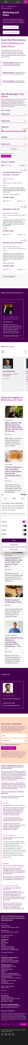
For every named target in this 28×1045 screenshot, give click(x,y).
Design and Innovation (7, 969)
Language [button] (4, 137)
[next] (25, 351)
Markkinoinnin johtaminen (13, 243)
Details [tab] (14, 498)
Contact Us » (5, 939)
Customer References (7, 997)
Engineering (4, 970)
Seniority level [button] (5, 114)
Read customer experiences (11, 32)
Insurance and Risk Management (9, 973)
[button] (6, 378)
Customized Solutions (7, 959)
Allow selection (14, 544)
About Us (3, 941)
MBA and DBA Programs (7, 986)
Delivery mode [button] (5, 144)
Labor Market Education (7, 983)
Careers (3, 945)
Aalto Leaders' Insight (6, 1001)
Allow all (14, 540)
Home (2, 6)
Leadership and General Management (11, 974)
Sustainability (4, 982)
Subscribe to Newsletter (8, 748)
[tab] (14, 114)
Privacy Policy (9, 1031)
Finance (3, 972)
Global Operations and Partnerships (10, 998)
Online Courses (5, 987)
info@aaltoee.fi (5, 937)
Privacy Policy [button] (20, 757)
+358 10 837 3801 (9, 703)
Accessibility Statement (7, 952)
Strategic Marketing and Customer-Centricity (12, 173)
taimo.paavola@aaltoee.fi (11, 705)
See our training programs (11, 27)
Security (3, 979)
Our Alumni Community (7, 1000)
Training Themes (11, 6)
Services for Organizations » (9, 957)
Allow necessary (14, 549)
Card (6, 165)
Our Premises (4, 942)
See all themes (6, 156)
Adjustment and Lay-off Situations (10, 960)
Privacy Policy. (4, 1020)
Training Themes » (6, 965)
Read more (20, 201)
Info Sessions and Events (7, 946)
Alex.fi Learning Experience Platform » (11, 1006)
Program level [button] (5, 121)
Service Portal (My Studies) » (10, 1004)
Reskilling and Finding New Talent (10, 962)
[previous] (2, 351)
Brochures (3, 990)
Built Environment (6, 967)
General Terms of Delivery (8, 948)
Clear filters (14, 149)
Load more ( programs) (8, 276)
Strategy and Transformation (8, 980)
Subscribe (23, 1024)
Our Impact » (5, 995)
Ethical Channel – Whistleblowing (10, 949)
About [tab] (22, 498)
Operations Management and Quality (11, 977)
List (12, 165)
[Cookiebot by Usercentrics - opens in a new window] (20, 494)
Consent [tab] (5, 498)
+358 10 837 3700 (8, 935)
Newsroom (4, 943)
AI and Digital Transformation (8, 966)
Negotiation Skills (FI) (11, 209)
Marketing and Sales (6, 8)
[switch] (24, 526)
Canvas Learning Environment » (9, 1007)
